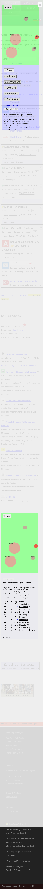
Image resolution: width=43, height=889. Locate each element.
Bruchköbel (24, 609)
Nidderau (38, 36)
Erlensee (23, 612)
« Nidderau (10, 76)
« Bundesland (11, 93)
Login (15, 886)
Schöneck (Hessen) (34, 48)
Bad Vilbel (8, 47)
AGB (32, 886)
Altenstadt (23, 604)
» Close (9, 70)
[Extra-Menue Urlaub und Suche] (40, 4)
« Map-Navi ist (10, 109)
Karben (12, 34)
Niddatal (26, 17)
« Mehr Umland (12, 82)
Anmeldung (6, 886)
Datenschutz (24, 886)
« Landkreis (10, 87)
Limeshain (23, 620)
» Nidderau (23, 627)
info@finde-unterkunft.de (23, 870)
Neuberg (22, 622)
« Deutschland (11, 99)
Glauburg (23, 614)
